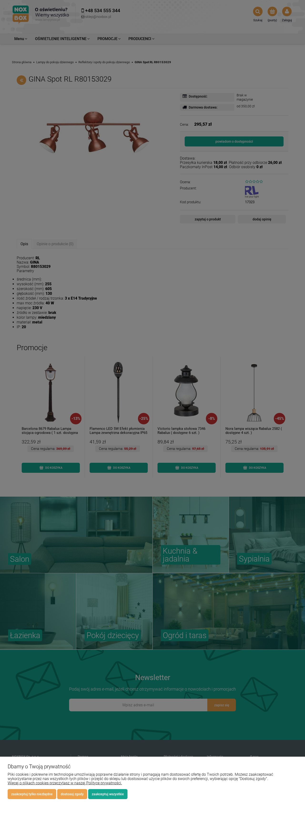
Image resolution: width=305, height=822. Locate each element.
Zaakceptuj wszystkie (108, 794)
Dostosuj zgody (72, 794)
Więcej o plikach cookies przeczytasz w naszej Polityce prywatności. (65, 783)
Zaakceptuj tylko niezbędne (32, 794)
